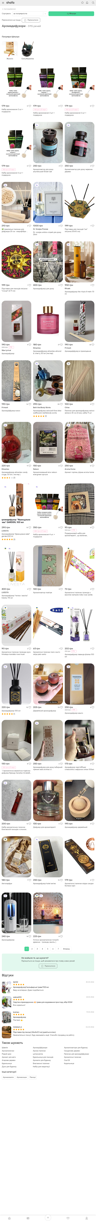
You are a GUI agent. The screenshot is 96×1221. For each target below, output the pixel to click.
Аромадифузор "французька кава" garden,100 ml (16, 535)
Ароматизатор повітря (42, 593)
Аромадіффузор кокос (11, 411)
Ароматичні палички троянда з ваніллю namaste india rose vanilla (78, 594)
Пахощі (33, 1077)
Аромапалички (8, 1051)
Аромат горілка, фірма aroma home (79, 472)
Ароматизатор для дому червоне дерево (78, 170)
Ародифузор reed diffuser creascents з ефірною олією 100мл (79, 768)
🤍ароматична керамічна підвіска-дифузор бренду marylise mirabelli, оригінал (16, 772)
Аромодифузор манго (74, 713)
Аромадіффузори (40, 1048)
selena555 (17, 997)
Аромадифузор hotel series (44, 883)
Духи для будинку (9, 1067)
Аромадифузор (8, 353)
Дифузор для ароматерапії (44, 827)
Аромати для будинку (42, 1060)
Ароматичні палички (72, 1057)
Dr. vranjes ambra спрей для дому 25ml (47, 233)
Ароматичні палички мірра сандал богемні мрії (79, 884)
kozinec (16, 1012)
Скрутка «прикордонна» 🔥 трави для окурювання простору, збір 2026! (42, 1002)
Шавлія (5, 1048)
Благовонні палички (41, 1063)
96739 (15, 982)
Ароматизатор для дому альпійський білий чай (43, 170)
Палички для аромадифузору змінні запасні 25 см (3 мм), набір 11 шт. (79, 412)
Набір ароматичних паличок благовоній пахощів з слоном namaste (14, 828)
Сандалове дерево (72, 1051)
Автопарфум (7, 883)
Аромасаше (22, 1077)
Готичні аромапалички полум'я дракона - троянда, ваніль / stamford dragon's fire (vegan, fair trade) (46, 941)
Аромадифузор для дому (43, 289)
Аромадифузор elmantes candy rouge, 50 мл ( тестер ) (14, 473)
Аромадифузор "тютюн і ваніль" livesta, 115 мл (15, 597)
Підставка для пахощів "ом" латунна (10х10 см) (76, 230)
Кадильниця (69, 1063)
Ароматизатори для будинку (76, 1048)
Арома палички (39, 1051)
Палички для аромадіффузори (76, 1054)
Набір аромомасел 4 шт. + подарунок (44, 535)
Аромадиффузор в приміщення (78, 351)
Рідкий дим (6, 1054)
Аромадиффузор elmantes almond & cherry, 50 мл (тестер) (47, 352)
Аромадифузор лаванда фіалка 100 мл (79, 655)
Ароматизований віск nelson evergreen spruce (45, 473)
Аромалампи (8, 1077)
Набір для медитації (41, 1067)
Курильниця (7, 1063)
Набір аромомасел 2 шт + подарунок (12, 110)
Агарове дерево (8, 1060)
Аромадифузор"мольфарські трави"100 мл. (31, 987)
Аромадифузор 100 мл (11, 711)
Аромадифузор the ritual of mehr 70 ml (79, 293)
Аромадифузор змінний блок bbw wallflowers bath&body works (47, 412)
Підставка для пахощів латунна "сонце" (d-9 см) (14, 290)
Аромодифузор (8, 940)
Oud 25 (67, 1060)
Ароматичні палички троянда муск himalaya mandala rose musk (16, 653)
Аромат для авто (9, 1057)
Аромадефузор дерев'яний (76, 827)
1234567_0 (17, 1027)
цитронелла (38, 1054)
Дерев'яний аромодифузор (44, 711)
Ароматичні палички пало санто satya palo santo (46, 653)
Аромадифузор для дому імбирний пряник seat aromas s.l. (47, 768)
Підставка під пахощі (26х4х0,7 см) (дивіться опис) (34, 1032)
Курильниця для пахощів (43, 1057)
